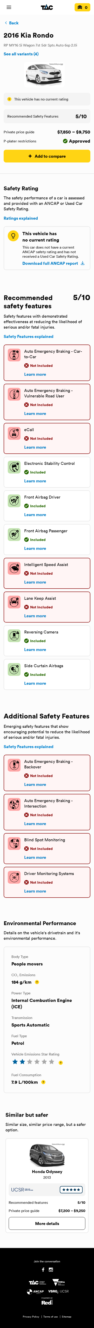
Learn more (35, 374)
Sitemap (66, 1316)
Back (13, 23)
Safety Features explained (28, 336)
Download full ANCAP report (50, 263)
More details (47, 1223)
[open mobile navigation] (9, 7)
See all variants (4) (21, 54)
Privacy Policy (31, 1316)
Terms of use (50, 1316)
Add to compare (50, 156)
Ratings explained (21, 218)
